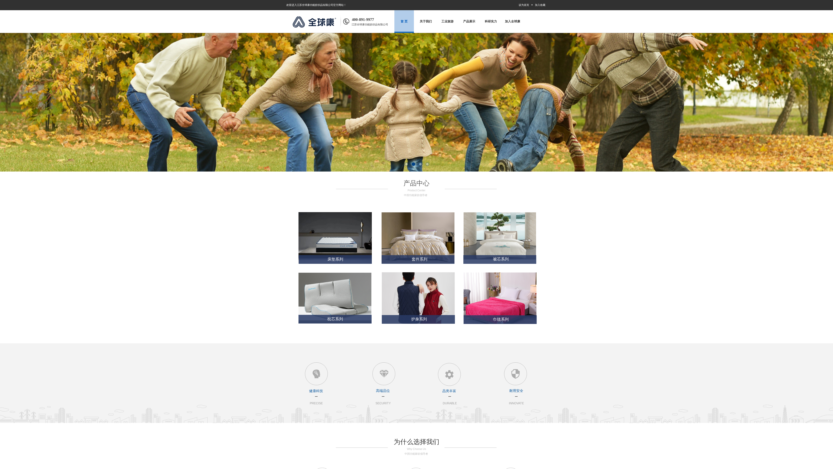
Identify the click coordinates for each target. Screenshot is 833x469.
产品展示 (469, 21)
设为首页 (524, 5)
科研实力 (491, 21)
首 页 (404, 21)
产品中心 (416, 183)
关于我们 (426, 21)
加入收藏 (540, 5)
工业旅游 (447, 21)
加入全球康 (512, 21)
